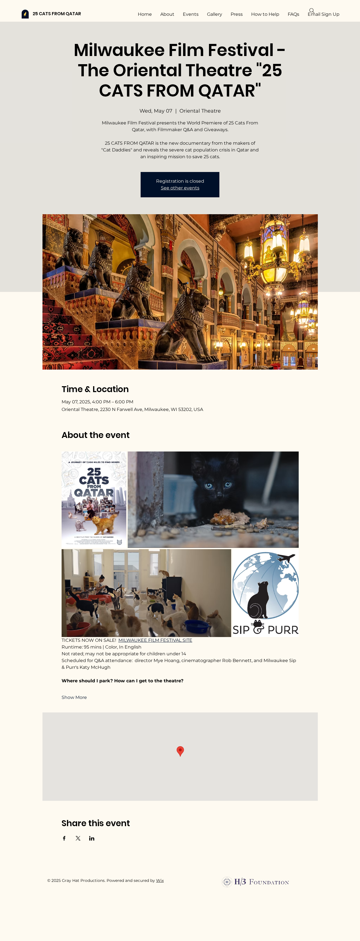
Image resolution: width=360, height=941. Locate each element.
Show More (74, 697)
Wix (160, 880)
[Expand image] (94, 499)
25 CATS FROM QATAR (57, 13)
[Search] (312, 11)
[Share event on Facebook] (64, 838)
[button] (289, 898)
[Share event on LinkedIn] (91, 838)
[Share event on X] (78, 838)
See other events (180, 188)
